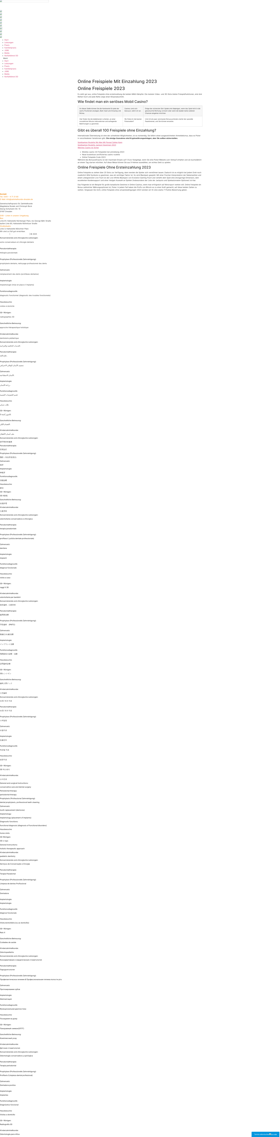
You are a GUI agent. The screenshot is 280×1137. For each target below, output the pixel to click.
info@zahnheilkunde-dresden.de (19, 199)
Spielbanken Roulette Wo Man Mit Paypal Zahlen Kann (100, 142)
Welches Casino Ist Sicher (88, 148)
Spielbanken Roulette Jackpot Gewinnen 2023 (97, 145)
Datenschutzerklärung (20, 234)
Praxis (6, 45)
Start (6, 40)
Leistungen (8, 42)
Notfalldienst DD (11, 55)
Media (6, 53)
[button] (140, 58)
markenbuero (43, 234)
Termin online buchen (261, 1134)
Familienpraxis (10, 48)
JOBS (6, 50)
